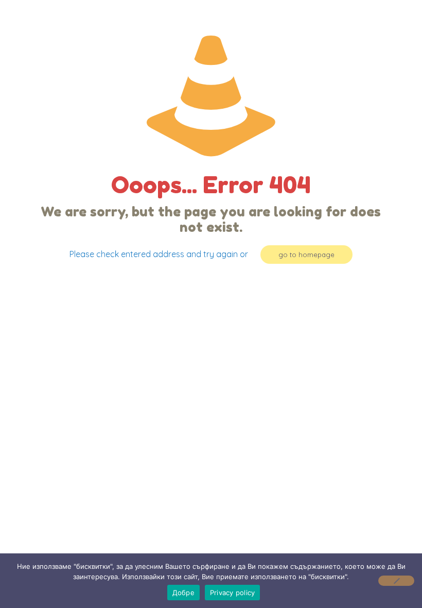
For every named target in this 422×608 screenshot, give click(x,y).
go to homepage (306, 254)
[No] (396, 581)
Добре (183, 592)
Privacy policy (232, 592)
